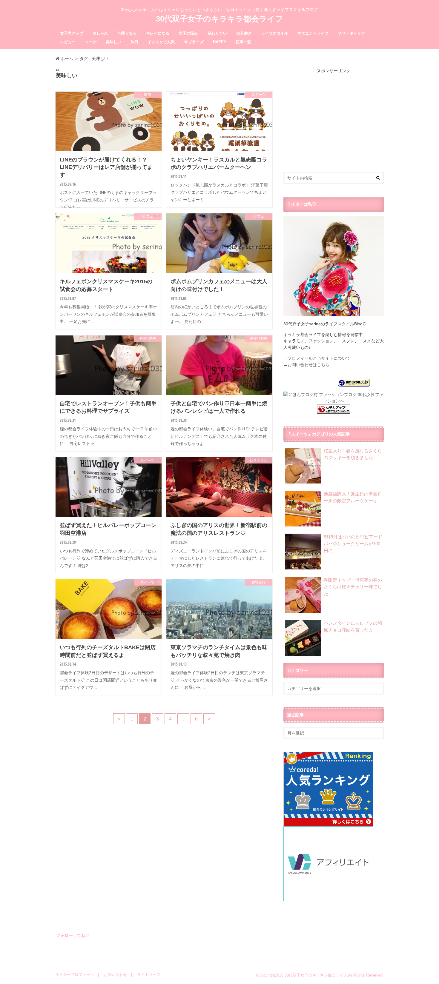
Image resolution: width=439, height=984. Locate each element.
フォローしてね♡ (73, 935)
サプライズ (194, 42)
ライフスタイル (274, 33)
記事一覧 (243, 42)
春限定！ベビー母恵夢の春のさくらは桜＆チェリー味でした (353, 587)
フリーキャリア (351, 33)
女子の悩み (188, 33)
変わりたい (217, 33)
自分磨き (244, 33)
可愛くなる (127, 33)
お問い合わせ (115, 974)
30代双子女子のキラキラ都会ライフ (219, 18)
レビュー (68, 42)
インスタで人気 (161, 42)
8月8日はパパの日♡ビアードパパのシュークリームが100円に (353, 543)
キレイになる (157, 33)
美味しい (113, 42)
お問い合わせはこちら (308, 364)
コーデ (90, 42)
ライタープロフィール (74, 974)
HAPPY (219, 42)
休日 (134, 42)
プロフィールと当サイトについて (319, 358)
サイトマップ (148, 974)
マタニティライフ (313, 33)
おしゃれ (100, 33)
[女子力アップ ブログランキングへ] (333, 410)
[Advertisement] (333, 116)
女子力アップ (71, 33)
